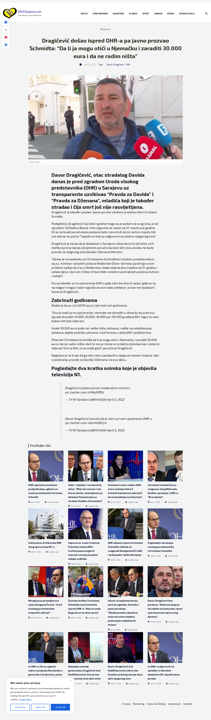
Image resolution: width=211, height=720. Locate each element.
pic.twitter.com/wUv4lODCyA (85, 423)
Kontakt (187, 703)
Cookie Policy (25, 699)
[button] (206, 13)
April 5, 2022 (115, 399)
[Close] (71, 680)
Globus (133, 13)
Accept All (60, 707)
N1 (77, 374)
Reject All (40, 707)
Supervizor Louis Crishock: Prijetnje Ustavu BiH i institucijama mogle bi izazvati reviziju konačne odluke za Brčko (84, 550)
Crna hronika (100, 13)
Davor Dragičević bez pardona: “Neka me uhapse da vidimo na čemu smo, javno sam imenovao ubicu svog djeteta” (165, 608)
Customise (20, 707)
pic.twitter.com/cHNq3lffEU (84, 392)
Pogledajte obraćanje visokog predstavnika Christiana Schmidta (161, 546)
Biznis (170, 13)
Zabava (158, 13)
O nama (126, 703)
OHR (127, 64)
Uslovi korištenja (156, 703)
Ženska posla (187, 13)
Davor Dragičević (115, 64)
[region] (40, 696)
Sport (145, 13)
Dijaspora (118, 13)
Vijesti (84, 13)
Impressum (174, 703)
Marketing (138, 703)
